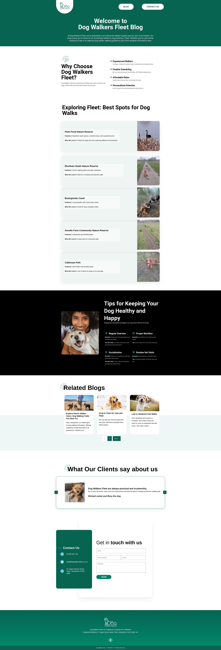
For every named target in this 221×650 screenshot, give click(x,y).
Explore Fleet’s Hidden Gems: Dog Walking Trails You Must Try (77, 416)
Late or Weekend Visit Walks (144, 414)
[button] (56, 492)
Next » (117, 438)
